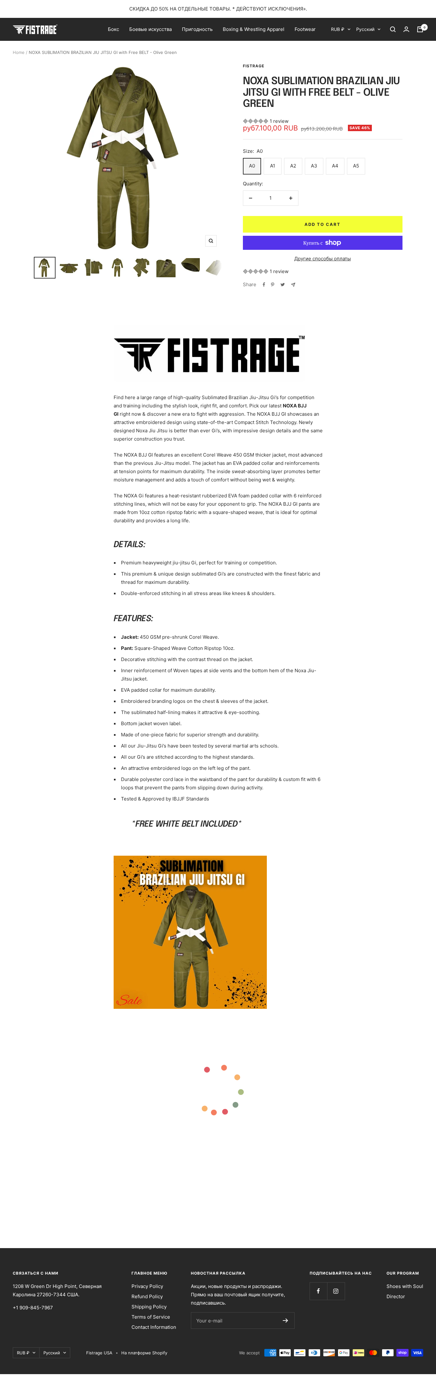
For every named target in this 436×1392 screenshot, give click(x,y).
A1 (272, 166)
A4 (335, 166)
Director (396, 1296)
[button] (256, 121)
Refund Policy (147, 1296)
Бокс (113, 29)
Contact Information (154, 1327)
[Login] (406, 29)
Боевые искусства (150, 29)
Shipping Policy (149, 1307)
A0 (252, 166)
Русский (365, 29)
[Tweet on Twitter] (282, 284)
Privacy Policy (147, 1286)
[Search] (393, 29)
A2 (293, 166)
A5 (356, 166)
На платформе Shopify (144, 1352)
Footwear (305, 29)
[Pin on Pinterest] (272, 284)
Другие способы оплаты (322, 259)
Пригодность (197, 29)
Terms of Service (151, 1317)
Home (19, 52)
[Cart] (420, 29)
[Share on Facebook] (264, 284)
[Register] (285, 1320)
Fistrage (253, 65)
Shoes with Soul (405, 1286)
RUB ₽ (337, 29)
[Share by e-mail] (293, 285)
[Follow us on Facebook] (318, 1291)
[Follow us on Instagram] (336, 1291)
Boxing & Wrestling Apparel (253, 29)
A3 (314, 166)
